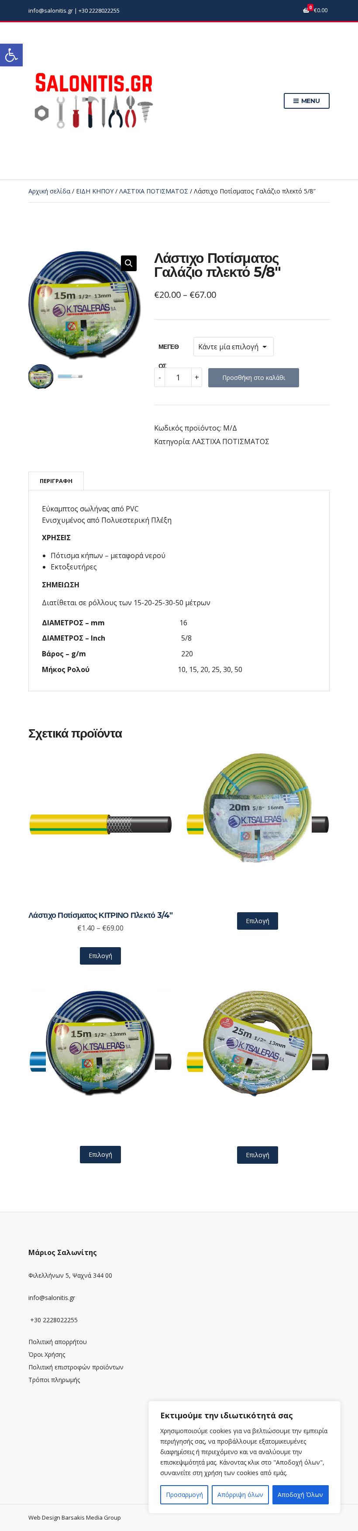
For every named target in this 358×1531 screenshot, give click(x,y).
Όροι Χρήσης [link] (46, 1354)
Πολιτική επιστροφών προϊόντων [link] (76, 1367)
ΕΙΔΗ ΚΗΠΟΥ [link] (95, 191)
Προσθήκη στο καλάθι (253, 377)
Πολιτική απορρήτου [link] (57, 1342)
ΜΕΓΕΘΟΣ (168, 349)
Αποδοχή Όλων (300, 1494)
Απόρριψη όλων (240, 1494)
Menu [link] (309, 101)
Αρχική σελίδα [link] (49, 191)
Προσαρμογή (184, 1494)
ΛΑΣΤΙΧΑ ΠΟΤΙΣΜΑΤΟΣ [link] (153, 191)
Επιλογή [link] (100, 956)
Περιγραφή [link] (56, 481)
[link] (11, 55)
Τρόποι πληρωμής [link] (54, 1380)
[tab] (56, 481)
